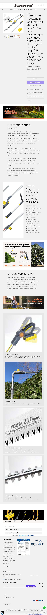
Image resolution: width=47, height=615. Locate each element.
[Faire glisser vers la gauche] (4, 36)
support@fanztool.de (16, 579)
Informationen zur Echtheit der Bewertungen (35, 614)
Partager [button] (30, 100)
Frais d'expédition (37, 68)
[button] (2, 5)
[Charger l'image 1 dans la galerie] (7, 36)
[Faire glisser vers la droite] (22, 36)
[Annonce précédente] (2, 9)
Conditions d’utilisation (22, 610)
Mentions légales (40, 610)
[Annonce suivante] (44, 9)
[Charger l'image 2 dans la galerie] (15, 36)
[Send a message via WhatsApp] (44, 608)
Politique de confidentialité (38, 609)
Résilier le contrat (34, 575)
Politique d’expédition (32, 610)
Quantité (29, 71)
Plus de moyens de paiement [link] (35, 85)
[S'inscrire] (23, 586)
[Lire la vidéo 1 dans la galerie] (11, 36)
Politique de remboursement (11, 610)
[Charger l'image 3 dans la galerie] (18, 36)
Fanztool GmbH (12, 609)
